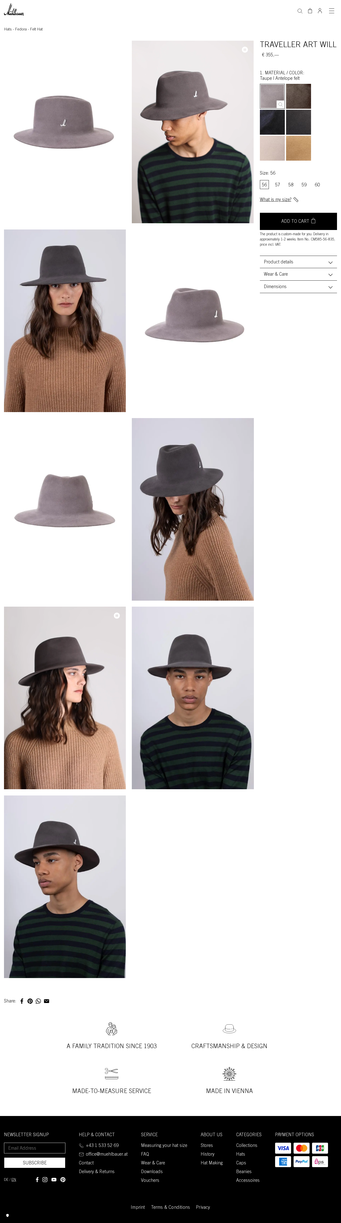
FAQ (145, 1154)
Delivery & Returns (97, 1172)
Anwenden (300, 10)
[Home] (14, 9)
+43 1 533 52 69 (102, 1146)
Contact (86, 1163)
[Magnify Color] (281, 105)
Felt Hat (36, 29)
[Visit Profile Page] (320, 9)
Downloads (152, 1172)
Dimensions (275, 287)
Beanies (244, 1172)
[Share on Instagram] (44, 1179)
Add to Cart (295, 222)
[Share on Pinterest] (62, 1179)
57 (277, 185)
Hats (8, 29)
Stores (207, 1146)
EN (13, 1180)
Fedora (21, 29)
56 (264, 185)
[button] (21, 1001)
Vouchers (150, 1181)
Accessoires (248, 1181)
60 (317, 185)
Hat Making (212, 1163)
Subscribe (35, 1163)
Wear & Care (276, 274)
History (207, 1154)
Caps (241, 1163)
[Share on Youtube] (53, 1179)
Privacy (203, 1208)
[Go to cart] (310, 10)
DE (6, 1180)
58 (290, 185)
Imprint (138, 1208)
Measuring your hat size (164, 1146)
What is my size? (275, 200)
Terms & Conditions (170, 1208)
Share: (10, 1001)
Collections (246, 1146)
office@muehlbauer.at (107, 1154)
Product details (278, 262)
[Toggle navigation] (331, 11)
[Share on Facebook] (37, 1179)
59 (304, 185)
